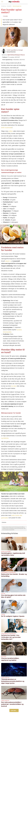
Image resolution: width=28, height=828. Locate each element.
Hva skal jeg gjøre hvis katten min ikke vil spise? (13, 596)
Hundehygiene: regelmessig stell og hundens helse (13, 554)
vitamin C (8, 261)
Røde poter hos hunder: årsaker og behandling (14, 575)
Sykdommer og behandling (8, 572)
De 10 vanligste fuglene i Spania (12, 616)
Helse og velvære (6, 551)
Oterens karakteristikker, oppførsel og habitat (10, 659)
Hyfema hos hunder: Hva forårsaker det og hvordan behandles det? (11, 637)
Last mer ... (14, 710)
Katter (3, 593)
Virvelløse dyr (5, 677)
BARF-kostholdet (6, 127)
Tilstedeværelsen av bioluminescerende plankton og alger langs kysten (12, 681)
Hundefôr (9, 6)
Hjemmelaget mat (17, 6)
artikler (11, 131)
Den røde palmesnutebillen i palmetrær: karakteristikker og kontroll (12, 704)
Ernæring (3, 6)
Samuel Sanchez (11, 51)
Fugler (3, 614)
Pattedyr (3, 656)
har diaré (13, 386)
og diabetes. (5, 438)
